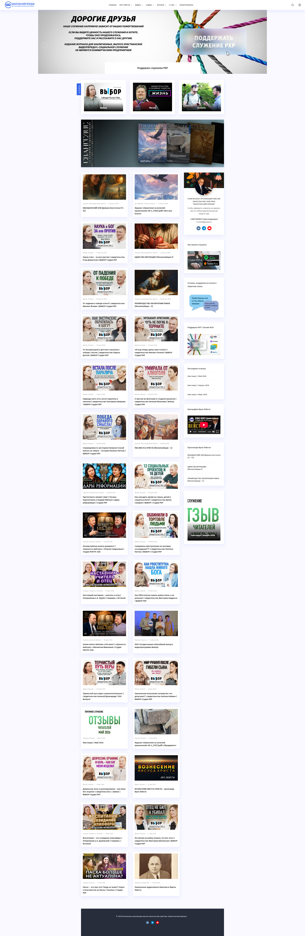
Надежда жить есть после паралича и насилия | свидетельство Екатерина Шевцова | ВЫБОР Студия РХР (104, 402)
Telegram (204, 228)
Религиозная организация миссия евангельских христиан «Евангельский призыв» (20, 5)
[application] (204, 425)
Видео (137, 784)
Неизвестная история (96, 493)
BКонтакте (198, 228)
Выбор (85, 253)
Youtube (209, 228)
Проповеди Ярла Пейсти (97, 203)
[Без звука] (213, 431)
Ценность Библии (95, 542)
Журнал (152, 203)
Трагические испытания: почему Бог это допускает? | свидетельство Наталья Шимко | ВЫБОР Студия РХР (156, 696)
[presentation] (45, 45)
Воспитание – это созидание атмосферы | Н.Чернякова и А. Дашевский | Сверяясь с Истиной (102, 841)
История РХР (145, 883)
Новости (144, 640)
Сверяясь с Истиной (96, 591)
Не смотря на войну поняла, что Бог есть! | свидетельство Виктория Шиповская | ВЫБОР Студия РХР (156, 841)
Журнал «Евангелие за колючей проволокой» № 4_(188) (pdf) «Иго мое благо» (153, 211)
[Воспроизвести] (190, 431)
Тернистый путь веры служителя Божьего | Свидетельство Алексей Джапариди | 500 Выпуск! (103, 696)
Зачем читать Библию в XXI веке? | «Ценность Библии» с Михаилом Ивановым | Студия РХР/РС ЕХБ (104, 647)
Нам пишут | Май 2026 (93, 742)
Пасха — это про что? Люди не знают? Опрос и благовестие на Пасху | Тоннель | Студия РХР (104, 890)
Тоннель (92, 883)
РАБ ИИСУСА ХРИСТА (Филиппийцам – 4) (153, 448)
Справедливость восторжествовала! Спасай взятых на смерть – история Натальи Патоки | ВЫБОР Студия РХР (104, 451)
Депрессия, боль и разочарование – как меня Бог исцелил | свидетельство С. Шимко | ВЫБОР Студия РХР (104, 792)
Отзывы (91, 738)
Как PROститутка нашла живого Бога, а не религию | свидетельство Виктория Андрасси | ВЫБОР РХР (156, 598)
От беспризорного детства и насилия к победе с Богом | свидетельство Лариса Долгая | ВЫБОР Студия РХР (101, 352)
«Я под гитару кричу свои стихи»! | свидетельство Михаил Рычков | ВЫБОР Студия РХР (153, 352)
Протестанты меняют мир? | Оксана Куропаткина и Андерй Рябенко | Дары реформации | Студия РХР (101, 500)
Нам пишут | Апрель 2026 (198, 385)
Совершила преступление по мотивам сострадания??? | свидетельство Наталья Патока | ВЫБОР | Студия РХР (154, 549)
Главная (85, 203)
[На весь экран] (217, 431)
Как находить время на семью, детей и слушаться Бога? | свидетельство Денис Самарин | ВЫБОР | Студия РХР (153, 500)
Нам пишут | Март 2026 (197, 394)
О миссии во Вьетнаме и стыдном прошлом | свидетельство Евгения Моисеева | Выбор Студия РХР (155, 402)
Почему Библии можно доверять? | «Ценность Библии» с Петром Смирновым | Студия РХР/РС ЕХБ (103, 549)
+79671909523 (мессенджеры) (204, 219)
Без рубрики (139, 203)
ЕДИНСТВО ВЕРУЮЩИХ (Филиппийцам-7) (154, 257)
